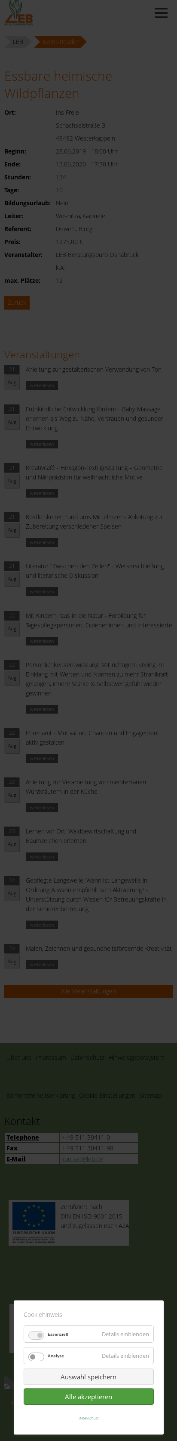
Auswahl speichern (88, 1376)
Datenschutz (89, 1418)
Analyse (56, 1356)
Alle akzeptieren (88, 1396)
